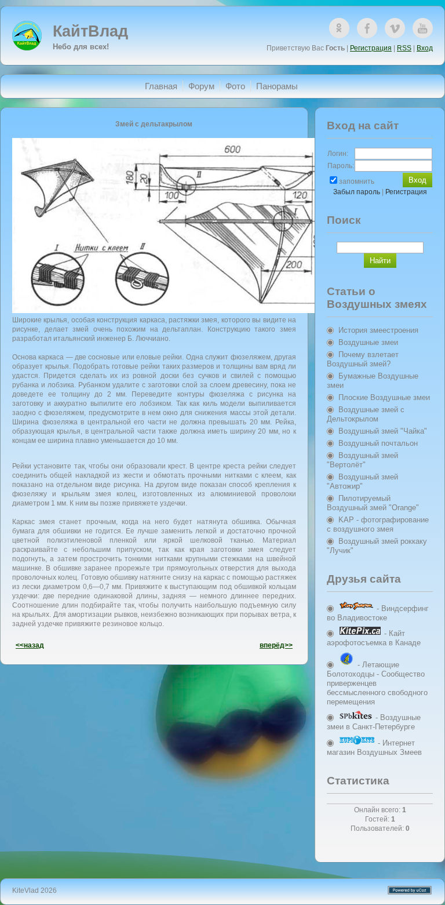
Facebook (367, 28)
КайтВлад (90, 31)
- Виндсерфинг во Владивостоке (378, 613)
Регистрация (371, 48)
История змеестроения (378, 330)
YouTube (423, 28)
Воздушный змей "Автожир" (362, 481)
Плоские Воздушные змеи (384, 397)
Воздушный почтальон (378, 443)
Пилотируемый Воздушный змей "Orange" (373, 503)
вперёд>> (276, 645)
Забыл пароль (356, 192)
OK (339, 28)
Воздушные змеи (368, 342)
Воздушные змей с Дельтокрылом (365, 414)
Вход (425, 48)
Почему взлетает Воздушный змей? (363, 359)
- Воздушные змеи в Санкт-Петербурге (374, 722)
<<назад (30, 645)
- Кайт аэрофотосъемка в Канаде (374, 638)
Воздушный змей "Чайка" (382, 431)
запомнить (356, 181)
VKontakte (395, 28)
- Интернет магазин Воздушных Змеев (374, 748)
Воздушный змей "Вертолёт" (362, 460)
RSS (404, 48)
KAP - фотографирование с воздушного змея (378, 524)
